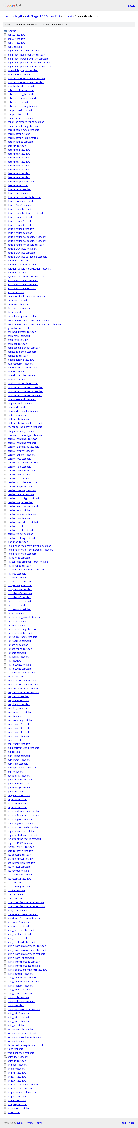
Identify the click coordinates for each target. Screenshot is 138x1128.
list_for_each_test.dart (19, 581)
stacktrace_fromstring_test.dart (24, 918)
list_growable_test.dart (20, 589)
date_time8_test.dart (19, 173)
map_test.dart (15, 716)
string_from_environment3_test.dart (27, 950)
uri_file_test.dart (16, 1068)
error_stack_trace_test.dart (22, 288)
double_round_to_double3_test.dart (27, 240)
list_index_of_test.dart (19, 597)
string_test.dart (16, 1005)
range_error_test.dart (19, 795)
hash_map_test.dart (18, 339)
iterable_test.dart (17, 526)
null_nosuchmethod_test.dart (23, 747)
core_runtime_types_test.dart (23, 129)
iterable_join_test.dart (19, 474)
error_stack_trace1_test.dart (23, 280)
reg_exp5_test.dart (17, 807)
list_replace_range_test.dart (22, 636)
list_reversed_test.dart (19, 640)
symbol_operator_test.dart (22, 1033)
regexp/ (12, 30)
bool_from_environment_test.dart (26, 82)
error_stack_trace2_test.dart (23, 284)
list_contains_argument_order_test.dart (28, 561)
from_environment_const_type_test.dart (29, 320)
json (132, 1122)
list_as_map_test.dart (19, 557)
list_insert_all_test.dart (19, 601)
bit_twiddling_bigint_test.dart (23, 70)
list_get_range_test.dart (20, 585)
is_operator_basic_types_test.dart (25, 435)
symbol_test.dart (17, 1041)
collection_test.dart (18, 102)
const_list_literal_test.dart (21, 118)
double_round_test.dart (20, 233)
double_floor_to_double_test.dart (25, 213)
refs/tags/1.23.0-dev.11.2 (42, 16)
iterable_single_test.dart (20, 502)
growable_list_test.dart (20, 328)
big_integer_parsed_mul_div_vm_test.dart (29, 66)
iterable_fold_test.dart (19, 466)
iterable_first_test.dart (19, 458)
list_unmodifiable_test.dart (22, 672)
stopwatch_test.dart (18, 926)
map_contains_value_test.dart (24, 684)
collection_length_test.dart (22, 94)
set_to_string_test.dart (19, 886)
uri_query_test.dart (17, 1104)
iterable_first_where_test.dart (23, 462)
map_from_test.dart (18, 696)
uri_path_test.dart (17, 1100)
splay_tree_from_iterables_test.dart (26, 906)
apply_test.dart (15, 46)
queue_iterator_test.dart (20, 779)
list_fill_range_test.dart (19, 565)
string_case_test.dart (19, 938)
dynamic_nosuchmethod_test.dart (26, 276)
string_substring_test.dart (21, 1001)
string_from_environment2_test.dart (27, 945)
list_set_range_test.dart (20, 648)
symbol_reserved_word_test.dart (25, 1037)
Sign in (131, 5)
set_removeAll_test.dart (20, 874)
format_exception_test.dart (22, 316)
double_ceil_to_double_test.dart (24, 197)
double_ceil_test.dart (19, 193)
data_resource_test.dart (20, 141)
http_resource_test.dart (20, 363)
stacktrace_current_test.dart (23, 914)
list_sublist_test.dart (18, 656)
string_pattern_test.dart (20, 973)
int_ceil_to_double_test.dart (22, 375)
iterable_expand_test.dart (21, 454)
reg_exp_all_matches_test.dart (24, 811)
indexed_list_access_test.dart (23, 367)
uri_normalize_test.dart (20, 1088)
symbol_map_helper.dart (21, 1029)
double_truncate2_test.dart (22, 248)
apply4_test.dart (16, 42)
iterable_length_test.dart (20, 486)
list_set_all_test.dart (18, 645)
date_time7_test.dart (19, 169)
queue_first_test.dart (19, 775)
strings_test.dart (16, 1025)
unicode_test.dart (17, 1060)
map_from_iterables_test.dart (23, 692)
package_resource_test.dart (22, 767)
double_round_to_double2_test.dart (27, 236)
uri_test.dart (14, 1112)
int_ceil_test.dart (16, 371)
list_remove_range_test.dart (22, 629)
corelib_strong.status (19, 133)
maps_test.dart (16, 740)
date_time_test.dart (18, 185)
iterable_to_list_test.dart (20, 530)
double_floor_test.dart (19, 209)
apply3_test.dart (16, 38)
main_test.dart (15, 676)
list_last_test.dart (17, 613)
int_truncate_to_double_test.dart (25, 423)
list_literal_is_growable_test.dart (24, 617)
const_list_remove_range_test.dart (26, 121)
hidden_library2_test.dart (21, 359)
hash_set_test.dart (17, 343)
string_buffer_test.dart (19, 934)
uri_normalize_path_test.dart (23, 1084)
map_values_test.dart (19, 736)
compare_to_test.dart (19, 114)
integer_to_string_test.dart (22, 431)
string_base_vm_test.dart (21, 930)
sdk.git (17, 16)
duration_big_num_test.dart (22, 264)
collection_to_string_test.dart (23, 106)
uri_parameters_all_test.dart (22, 1092)
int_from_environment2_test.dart (25, 387)
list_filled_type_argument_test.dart (26, 569)
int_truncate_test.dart (19, 419)
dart (6, 16)
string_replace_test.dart (20, 985)
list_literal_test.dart (18, 621)
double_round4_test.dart (21, 228)
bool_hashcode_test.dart (21, 86)
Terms (38, 1122)
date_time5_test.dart (19, 161)
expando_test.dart (17, 300)
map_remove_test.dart (20, 712)
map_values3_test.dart (20, 728)
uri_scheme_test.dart (19, 1108)
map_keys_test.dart (18, 708)
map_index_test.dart (18, 700)
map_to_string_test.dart (20, 720)
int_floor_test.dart (17, 379)
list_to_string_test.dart (19, 668)
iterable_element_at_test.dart (23, 446)
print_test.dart (15, 771)
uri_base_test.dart (17, 1064)
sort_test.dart (15, 898)
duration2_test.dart (18, 260)
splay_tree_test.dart (18, 910)
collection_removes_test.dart (23, 98)
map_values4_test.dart (20, 732)
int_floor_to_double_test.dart (23, 383)
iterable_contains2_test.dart (22, 438)
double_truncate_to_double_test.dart (27, 256)
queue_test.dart (16, 791)
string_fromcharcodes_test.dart (24, 965)
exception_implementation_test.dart (27, 296)
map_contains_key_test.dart (23, 680)
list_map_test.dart (17, 625)
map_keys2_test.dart (19, 704)
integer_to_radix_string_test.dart (25, 426)
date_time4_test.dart (19, 157)
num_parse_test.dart (19, 759)
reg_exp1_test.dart (17, 799)
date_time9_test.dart (19, 177)
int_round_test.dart (18, 407)
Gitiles (20, 1122)
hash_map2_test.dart (19, 335)
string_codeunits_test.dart (21, 942)
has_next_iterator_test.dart (22, 331)
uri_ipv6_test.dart (17, 1080)
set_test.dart (14, 882)
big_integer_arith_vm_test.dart (24, 50)
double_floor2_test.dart (20, 205)
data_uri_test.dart (17, 145)
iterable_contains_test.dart (22, 442)
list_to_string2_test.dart (20, 664)
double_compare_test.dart (22, 201)
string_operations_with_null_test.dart (27, 969)
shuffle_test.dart (16, 890)
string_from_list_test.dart (21, 957)
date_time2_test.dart (19, 149)
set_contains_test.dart (19, 854)
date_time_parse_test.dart (22, 181)
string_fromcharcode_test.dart (24, 961)
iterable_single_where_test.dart (24, 506)
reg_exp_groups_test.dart (21, 823)
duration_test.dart (17, 272)
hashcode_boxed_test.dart (22, 351)
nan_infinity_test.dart (19, 743)
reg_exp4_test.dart (17, 803)
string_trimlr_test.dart (19, 1021)
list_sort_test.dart (17, 652)
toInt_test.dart (15, 1048)
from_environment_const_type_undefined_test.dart (35, 324)
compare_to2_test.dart (20, 110)
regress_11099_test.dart (20, 843)
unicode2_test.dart (18, 1056)
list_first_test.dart (17, 573)
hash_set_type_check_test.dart (24, 347)
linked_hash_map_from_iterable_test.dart (29, 545)
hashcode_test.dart (18, 355)
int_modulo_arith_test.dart (22, 399)
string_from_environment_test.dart (26, 953)
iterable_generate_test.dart (22, 470)
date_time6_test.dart (19, 165)
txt (124, 1122)
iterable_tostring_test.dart (21, 538)
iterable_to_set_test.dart (20, 533)
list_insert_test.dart (18, 605)
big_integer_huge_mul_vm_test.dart (26, 54)
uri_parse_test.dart (17, 1096)
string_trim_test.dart (18, 1017)
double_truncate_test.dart (21, 252)
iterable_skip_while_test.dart (23, 514)
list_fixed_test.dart (17, 577)
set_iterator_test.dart (19, 866)
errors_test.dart (16, 292)
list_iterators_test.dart (19, 609)
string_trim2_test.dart (19, 1013)
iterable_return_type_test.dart (23, 498)
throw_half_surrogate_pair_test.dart (27, 1045)
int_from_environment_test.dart (25, 395)
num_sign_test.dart (18, 763)
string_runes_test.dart (19, 989)
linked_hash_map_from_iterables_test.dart (30, 549)
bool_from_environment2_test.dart (26, 78)
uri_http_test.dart (17, 1072)
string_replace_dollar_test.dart (24, 981)
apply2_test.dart (16, 34)
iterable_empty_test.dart (21, 450)
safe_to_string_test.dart (20, 850)
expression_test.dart (18, 304)
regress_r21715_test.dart (21, 846)
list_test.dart (14, 660)
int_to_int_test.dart (17, 415)
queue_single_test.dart (20, 787)
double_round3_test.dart (21, 225)
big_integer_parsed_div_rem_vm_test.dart (30, 62)
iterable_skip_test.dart (19, 510)
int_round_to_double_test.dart (24, 411)
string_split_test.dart (18, 997)
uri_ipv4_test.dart (17, 1076)
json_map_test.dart (18, 541)
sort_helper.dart (16, 894)
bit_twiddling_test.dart (19, 74)
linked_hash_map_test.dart (22, 553)
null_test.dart (14, 751)
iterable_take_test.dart (19, 518)
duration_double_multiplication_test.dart (29, 268)
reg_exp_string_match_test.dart (24, 838)
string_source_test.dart (20, 993)
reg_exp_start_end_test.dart (22, 835)
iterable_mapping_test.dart (22, 490)
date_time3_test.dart (19, 153)
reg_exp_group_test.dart (20, 819)
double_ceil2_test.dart (19, 189)
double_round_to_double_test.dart (26, 244)
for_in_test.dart (16, 312)
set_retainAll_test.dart (19, 878)
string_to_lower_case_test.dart (24, 1009)
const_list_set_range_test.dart (23, 126)
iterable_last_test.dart (19, 478)
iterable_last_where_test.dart (23, 482)
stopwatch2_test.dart (19, 922)
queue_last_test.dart (18, 783)
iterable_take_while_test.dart (23, 522)
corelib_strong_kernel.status (23, 137)
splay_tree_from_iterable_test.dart (26, 902)
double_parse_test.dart (20, 217)
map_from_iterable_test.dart (23, 688)
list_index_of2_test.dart (20, 593)
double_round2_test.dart (21, 221)
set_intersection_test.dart (21, 862)
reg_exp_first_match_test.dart (23, 815)
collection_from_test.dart (21, 90)
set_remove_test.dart (19, 870)
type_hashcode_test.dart (21, 1052)
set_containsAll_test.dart (21, 858)
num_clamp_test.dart (19, 755)
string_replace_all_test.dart (22, 977)
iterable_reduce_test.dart (21, 494)
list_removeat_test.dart (20, 633)
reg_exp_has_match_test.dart (23, 827)
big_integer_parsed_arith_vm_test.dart (28, 58)
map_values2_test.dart (20, 724)
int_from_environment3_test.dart (25, 391)
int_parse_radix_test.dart (21, 403)
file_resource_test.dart (19, 308)
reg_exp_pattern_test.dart (21, 831)
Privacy (29, 1122)
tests (70, 16)
